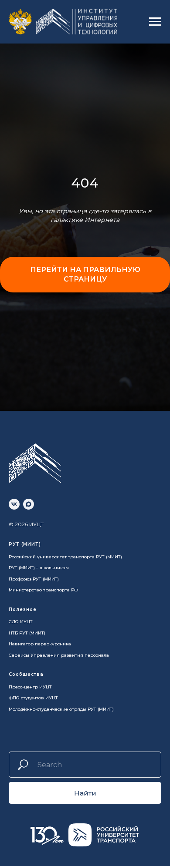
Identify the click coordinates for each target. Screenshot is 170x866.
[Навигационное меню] (155, 21)
